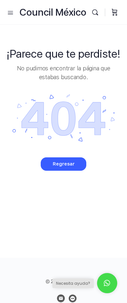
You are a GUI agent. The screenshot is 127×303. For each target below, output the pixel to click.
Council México (53, 12)
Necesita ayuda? (73, 283)
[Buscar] (96, 12)
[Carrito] (114, 12)
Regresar (64, 164)
